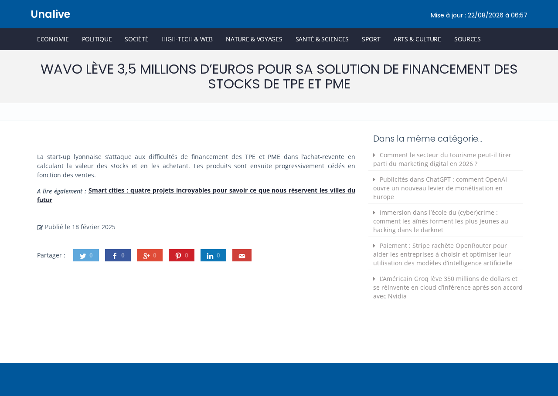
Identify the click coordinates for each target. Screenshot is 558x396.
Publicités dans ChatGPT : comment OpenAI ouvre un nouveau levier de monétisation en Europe (440, 188)
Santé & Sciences (322, 39)
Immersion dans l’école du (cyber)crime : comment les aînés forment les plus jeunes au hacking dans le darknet (440, 221)
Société (136, 39)
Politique (97, 39)
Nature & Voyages (254, 39)
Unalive (50, 14)
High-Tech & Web (187, 39)
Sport (371, 39)
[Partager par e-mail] (242, 255)
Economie (53, 39)
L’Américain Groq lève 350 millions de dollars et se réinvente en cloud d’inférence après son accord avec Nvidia (448, 287)
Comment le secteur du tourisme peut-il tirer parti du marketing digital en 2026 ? (442, 159)
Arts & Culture (417, 39)
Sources (467, 39)
